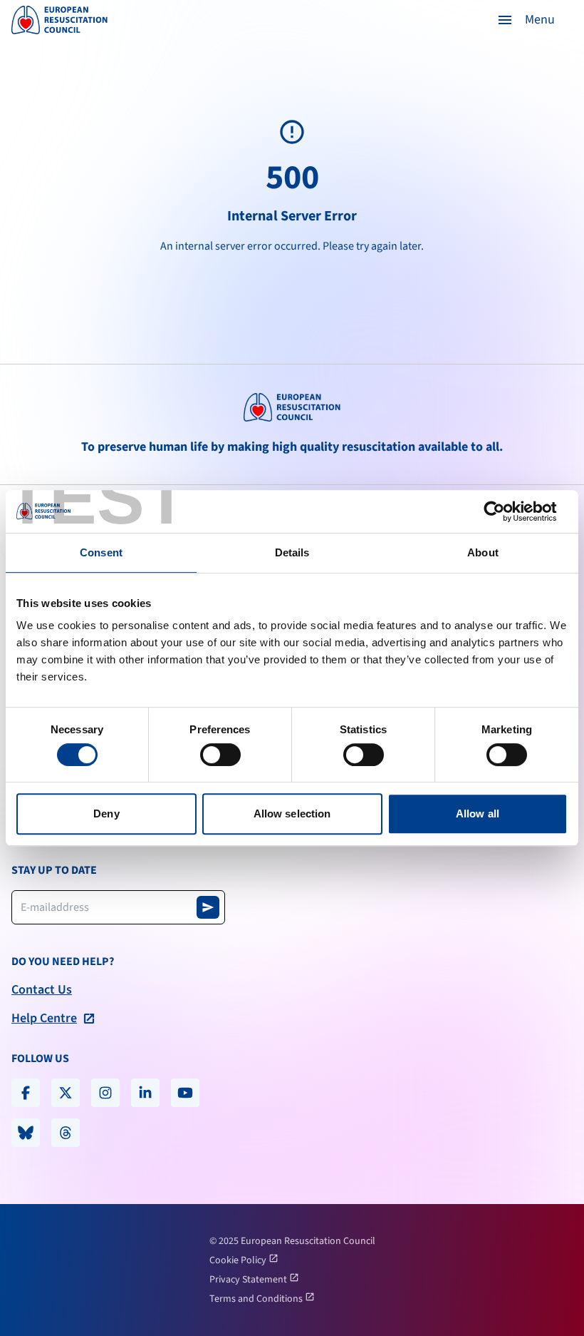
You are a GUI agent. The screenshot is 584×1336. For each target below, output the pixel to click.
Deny (106, 813)
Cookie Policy (238, 1260)
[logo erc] (59, 20)
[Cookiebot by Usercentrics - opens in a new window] (505, 511)
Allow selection (292, 813)
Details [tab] (292, 552)
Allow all (477, 813)
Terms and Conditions (257, 1299)
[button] (526, 20)
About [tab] (483, 552)
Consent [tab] (101, 552)
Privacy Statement (249, 1280)
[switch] (220, 754)
